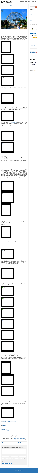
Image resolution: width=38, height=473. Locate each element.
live (14, 439)
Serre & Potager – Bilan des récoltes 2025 (33, 50)
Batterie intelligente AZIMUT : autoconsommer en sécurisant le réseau (33, 43)
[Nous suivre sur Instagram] (32, 24)
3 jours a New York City (5, 422)
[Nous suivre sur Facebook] (30, 24)
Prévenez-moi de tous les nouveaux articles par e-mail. (9, 461)
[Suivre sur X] (33, 24)
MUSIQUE (31, 14)
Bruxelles (19, 438)
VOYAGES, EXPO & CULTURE (32, 18)
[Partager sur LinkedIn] (17, 436)
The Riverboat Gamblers (13, 122)
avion (12, 438)
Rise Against (5, 88)
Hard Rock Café (10, 439)
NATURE (31, 20)
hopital (13, 439)
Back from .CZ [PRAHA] (5, 433)
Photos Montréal (4, 426)
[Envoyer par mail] (14, 436)
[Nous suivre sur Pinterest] (36, 24)
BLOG (19, 1)
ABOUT (35, 1)
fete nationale (7, 439)
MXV (14, 4)
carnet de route (21, 438)
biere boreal (15, 438)
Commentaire (4, 448)
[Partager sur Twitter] (13, 436)
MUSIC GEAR (32, 1)
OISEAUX (29, 1)
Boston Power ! (4, 425)
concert (5, 439)
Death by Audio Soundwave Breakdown (7, 442)
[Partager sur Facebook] (11, 436)
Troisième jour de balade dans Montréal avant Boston (9, 421)
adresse (16, 406)
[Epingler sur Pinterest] (15, 436)
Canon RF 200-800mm (32, 45)
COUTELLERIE (31, 11)
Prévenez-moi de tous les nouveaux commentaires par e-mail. (10, 460)
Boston (17, 438)
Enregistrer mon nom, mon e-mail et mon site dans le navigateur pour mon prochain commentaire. (14, 458)
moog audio (24, 439)
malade (20, 439)
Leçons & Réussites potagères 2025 (32, 47)
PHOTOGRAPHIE (22, 1)
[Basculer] (36, 15)
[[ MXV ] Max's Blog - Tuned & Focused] (6, 1)
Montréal (22, 439)
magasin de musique (17, 439)
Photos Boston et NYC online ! (6, 430)
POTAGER (26, 1)
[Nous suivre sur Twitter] (34, 24)
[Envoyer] (36, 7)
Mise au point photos (4, 429)
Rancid (2, 88)
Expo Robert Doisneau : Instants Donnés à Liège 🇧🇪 (33, 52)
